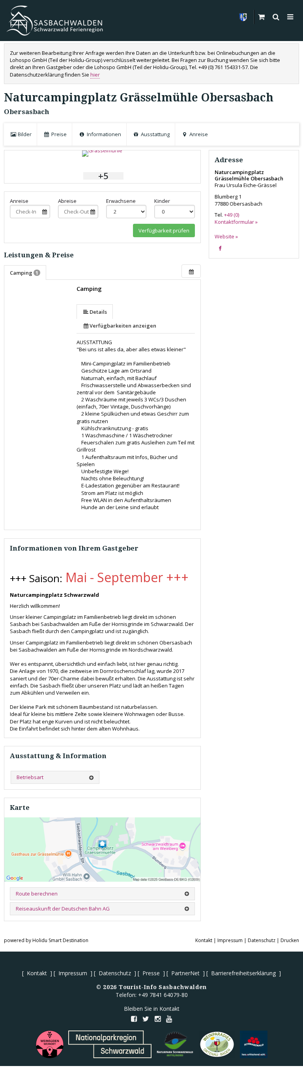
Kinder (162, 200)
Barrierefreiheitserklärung (243, 973)
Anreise (19, 200)
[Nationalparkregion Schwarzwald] (110, 1044)
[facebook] (220, 248)
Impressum (230, 940)
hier (95, 74)
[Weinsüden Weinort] (50, 1044)
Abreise (67, 200)
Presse (151, 973)
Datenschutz (261, 940)
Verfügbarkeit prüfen (163, 230)
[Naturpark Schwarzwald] (175, 1044)
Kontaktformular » (236, 221)
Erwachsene (121, 200)
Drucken (290, 940)
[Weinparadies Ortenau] (217, 1044)
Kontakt (203, 940)
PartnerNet (185, 973)
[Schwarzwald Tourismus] (253, 1044)
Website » (226, 236)
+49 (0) (231, 214)
